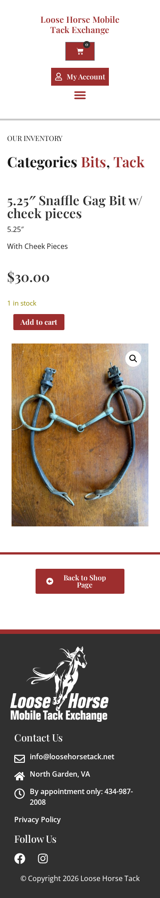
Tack (128, 161)
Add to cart (38, 322)
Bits (93, 161)
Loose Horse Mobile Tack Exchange (80, 24)
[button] (80, 95)
